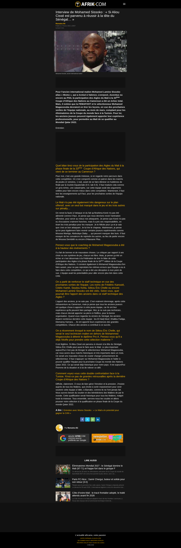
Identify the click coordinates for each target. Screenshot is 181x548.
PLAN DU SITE (96, 538)
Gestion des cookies (98, 542)
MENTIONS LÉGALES (97, 540)
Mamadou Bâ (60, 23)
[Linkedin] (98, 419)
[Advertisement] (90, 82)
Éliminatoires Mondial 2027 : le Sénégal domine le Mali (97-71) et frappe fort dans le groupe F (97, 467)
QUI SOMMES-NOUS (84, 540)
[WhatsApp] (92, 419)
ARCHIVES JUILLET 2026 (84, 542)
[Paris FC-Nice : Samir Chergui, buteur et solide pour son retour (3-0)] (63, 483)
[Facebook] (82, 419)
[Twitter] (87, 419)
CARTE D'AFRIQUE (85, 538)
